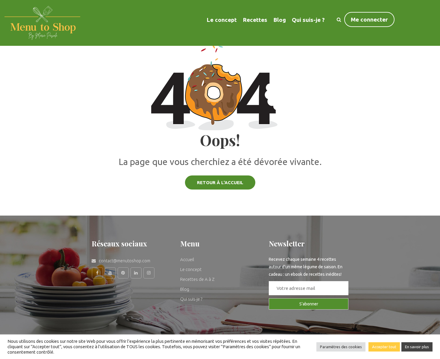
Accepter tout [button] (384, 347)
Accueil (187, 259)
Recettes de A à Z (197, 279)
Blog (279, 19)
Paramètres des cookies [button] (341, 347)
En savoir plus (417, 347)
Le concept (191, 269)
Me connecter (369, 19)
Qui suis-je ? (308, 19)
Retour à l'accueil (220, 182)
